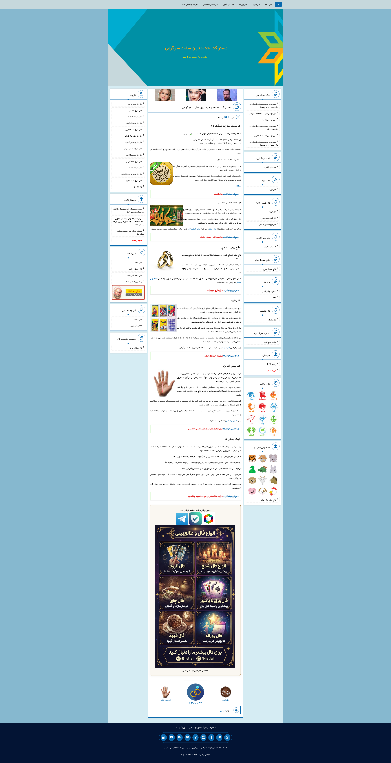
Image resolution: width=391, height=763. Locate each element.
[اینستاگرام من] (203, 737)
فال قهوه (272, 212)
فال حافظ (268, 4)
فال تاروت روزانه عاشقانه (131, 174)
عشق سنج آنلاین (269, 342)
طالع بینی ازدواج (269, 269)
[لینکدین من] (164, 737)
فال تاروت (256, 4)
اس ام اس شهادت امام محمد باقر (263, 113)
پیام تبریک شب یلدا (134, 281)
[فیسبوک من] (211, 737)
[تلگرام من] (219, 737)
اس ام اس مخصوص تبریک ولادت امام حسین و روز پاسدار (264, 105)
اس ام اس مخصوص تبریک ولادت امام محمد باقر (264, 127)
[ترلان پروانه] (196, 95)
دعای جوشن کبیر (269, 291)
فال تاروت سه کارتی (133, 129)
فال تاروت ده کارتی (134, 161)
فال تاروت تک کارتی (134, 123)
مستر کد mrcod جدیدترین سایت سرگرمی (206, 107)
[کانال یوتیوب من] (172, 737)
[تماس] (195, 737)
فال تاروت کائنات (135, 116)
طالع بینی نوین (136, 325)
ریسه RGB (271, 364)
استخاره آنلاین (228, 4)
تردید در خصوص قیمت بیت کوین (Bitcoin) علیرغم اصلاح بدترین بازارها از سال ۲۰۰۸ (128, 221)
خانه (278, 4)
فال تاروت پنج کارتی (134, 142)
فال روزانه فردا (136, 348)
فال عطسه (137, 319)
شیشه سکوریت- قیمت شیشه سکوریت (130, 232)
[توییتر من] (188, 737)
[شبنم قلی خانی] (165, 95)
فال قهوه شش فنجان (267, 224)
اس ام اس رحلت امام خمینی (265, 135)
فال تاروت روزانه (135, 104)
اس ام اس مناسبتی (210, 4)
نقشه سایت (186, 754)
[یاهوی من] (227, 737)
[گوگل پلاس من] (180, 737)
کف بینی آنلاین (232, 420)
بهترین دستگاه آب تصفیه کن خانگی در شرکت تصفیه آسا (128, 210)
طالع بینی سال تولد (268, 500)
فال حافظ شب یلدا (134, 275)
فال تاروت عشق (135, 167)
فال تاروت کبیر (136, 110)
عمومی (223, 710)
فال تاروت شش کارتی (133, 148)
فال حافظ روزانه (194, 229)
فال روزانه (243, 4)
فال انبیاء (272, 189)
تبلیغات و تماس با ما (190, 4)
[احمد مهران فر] (227, 95)
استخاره (238, 186)
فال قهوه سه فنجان (268, 218)
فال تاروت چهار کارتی (133, 136)
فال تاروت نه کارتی (134, 155)
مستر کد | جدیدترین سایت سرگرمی (196, 47)
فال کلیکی (272, 320)
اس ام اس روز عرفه (268, 120)
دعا (274, 297)
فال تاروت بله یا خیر (134, 180)
